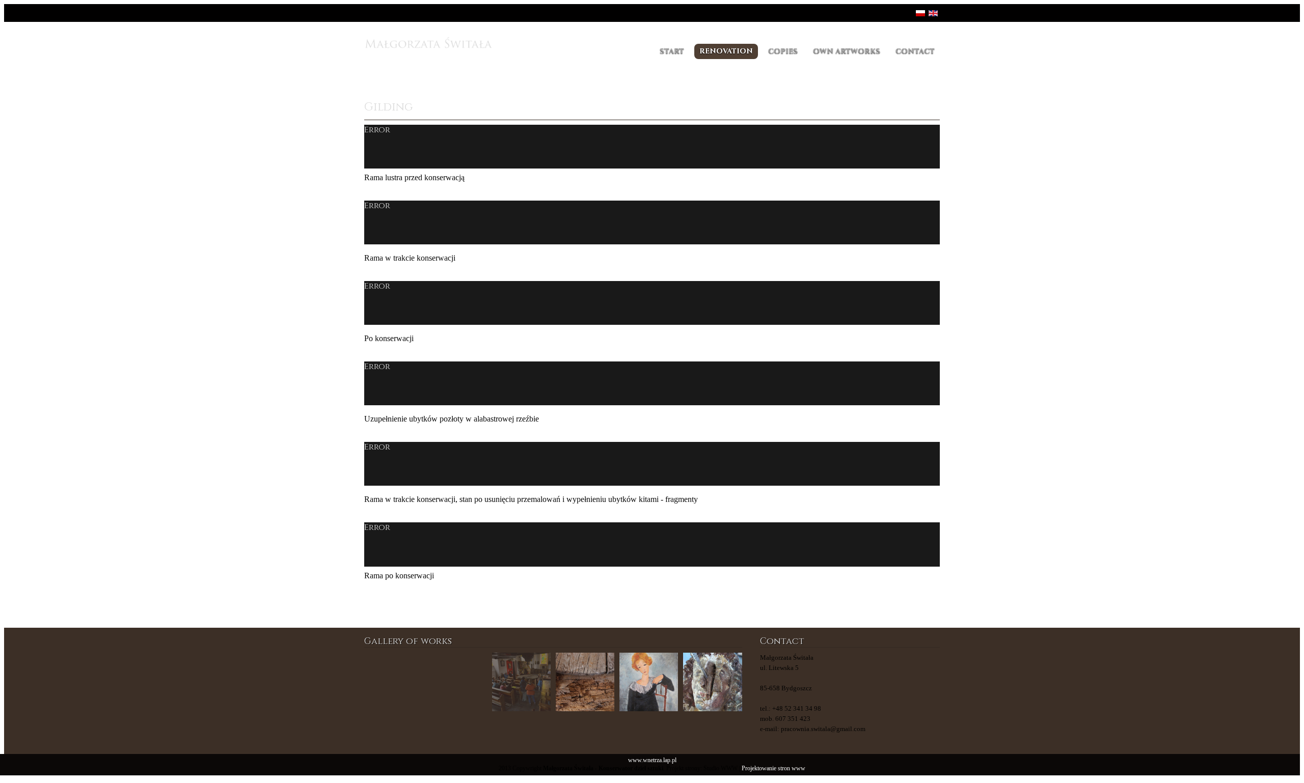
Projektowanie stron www (773, 768)
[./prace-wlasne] (457, 682)
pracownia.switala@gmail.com (823, 729)
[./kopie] (585, 682)
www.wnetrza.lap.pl (652, 760)
